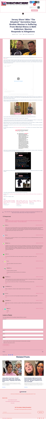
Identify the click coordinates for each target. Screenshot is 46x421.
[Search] (39, 7)
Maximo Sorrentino (17, 212)
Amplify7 (6, 418)
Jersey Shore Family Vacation (15, 211)
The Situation (31, 212)
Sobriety (27, 212)
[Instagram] (36, 2)
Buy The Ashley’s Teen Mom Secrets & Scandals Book (13, 401)
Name (4, 330)
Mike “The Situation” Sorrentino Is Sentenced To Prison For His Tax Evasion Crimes (35, 201)
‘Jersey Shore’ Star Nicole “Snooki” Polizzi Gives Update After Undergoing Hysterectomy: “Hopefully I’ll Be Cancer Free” (11, 380)
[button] (23, 13)
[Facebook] (31, 2)
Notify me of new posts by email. (9, 342)
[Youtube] (34, 4)
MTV (25, 212)
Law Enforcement (27, 211)
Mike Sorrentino (22, 212)
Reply (6, 250)
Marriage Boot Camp (31, 34)
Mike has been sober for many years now (19, 127)
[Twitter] (33, 2)
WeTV (34, 212)
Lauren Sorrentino (22, 211)
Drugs (5, 211)
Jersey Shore (26, 34)
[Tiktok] (38, 2)
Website (4, 337)
